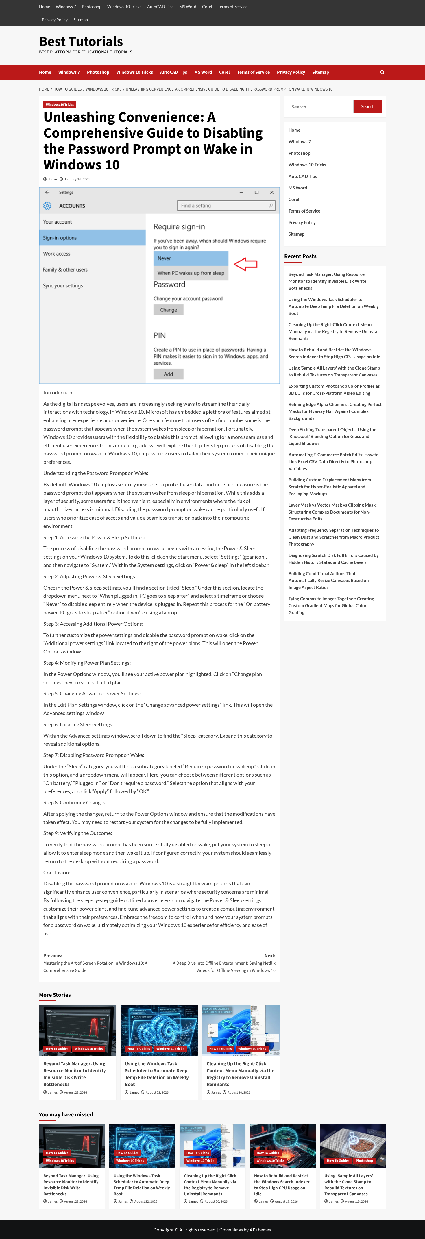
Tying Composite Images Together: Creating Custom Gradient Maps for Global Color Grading (331, 605)
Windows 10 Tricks (124, 6)
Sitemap (80, 19)
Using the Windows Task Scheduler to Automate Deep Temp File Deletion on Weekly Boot (157, 1074)
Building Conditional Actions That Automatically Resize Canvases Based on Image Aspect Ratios (329, 580)
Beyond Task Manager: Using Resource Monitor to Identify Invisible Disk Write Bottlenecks (74, 1074)
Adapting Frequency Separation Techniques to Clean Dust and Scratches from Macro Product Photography (334, 536)
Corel (207, 6)
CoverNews (231, 1229)
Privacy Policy (55, 19)
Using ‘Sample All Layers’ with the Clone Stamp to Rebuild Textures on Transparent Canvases (334, 371)
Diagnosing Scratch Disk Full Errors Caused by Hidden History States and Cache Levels (334, 559)
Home (44, 6)
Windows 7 (66, 6)
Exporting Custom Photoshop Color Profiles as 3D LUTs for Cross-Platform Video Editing (334, 389)
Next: (224, 963)
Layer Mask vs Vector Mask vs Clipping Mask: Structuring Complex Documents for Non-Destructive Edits (333, 511)
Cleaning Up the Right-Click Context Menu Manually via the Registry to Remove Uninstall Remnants (240, 1074)
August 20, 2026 (239, 1092)
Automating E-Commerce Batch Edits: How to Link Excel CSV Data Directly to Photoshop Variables (334, 461)
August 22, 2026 (157, 1092)
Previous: (95, 963)
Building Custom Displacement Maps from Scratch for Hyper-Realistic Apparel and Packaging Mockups (330, 486)
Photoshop (91, 6)
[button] (382, 72)
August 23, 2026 (75, 1092)
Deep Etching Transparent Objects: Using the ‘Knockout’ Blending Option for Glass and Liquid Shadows (332, 436)
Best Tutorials (81, 41)
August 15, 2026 (356, 1201)
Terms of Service (232, 6)
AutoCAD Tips (160, 6)
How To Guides (57, 1048)
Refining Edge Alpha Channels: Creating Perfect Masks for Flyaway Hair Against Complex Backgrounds (335, 411)
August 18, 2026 (286, 1201)
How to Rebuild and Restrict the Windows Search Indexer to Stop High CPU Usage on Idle (334, 353)
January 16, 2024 (77, 179)
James (53, 179)
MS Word (187, 6)
